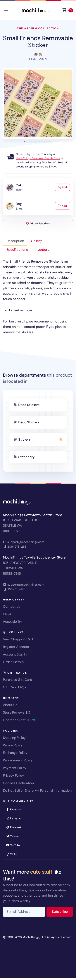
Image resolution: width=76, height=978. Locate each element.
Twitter (15, 836)
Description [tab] (15, 241)
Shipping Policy (14, 737)
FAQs (7, 614)
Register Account (16, 647)
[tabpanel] (38, 297)
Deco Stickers (28, 405)
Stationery (26, 457)
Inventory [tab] (42, 249)
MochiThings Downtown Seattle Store (38, 158)
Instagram (17, 818)
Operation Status (16, 720)
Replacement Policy (18, 760)
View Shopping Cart (18, 639)
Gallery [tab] (36, 241)
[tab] (24, 141)
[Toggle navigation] (6, 10)
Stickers (24, 439)
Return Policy (13, 745)
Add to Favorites (39, 223)
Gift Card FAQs (14, 687)
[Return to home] (35, 10)
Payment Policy (14, 768)
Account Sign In (15, 654)
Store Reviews (14, 712)
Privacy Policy (13, 775)
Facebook (17, 809)
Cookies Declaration (18, 783)
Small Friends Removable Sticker (38, 41)
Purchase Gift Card (17, 679)
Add (65, 187)
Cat (18, 185)
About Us (10, 705)
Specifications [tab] (17, 249)
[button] (38, 103)
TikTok (15, 854)
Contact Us (11, 606)
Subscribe (62, 911)
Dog (19, 204)
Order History (13, 662)
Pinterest (16, 827)
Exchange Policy (15, 752)
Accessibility (12, 621)
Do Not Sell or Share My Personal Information (37, 790)
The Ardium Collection (38, 28)
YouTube (16, 845)
